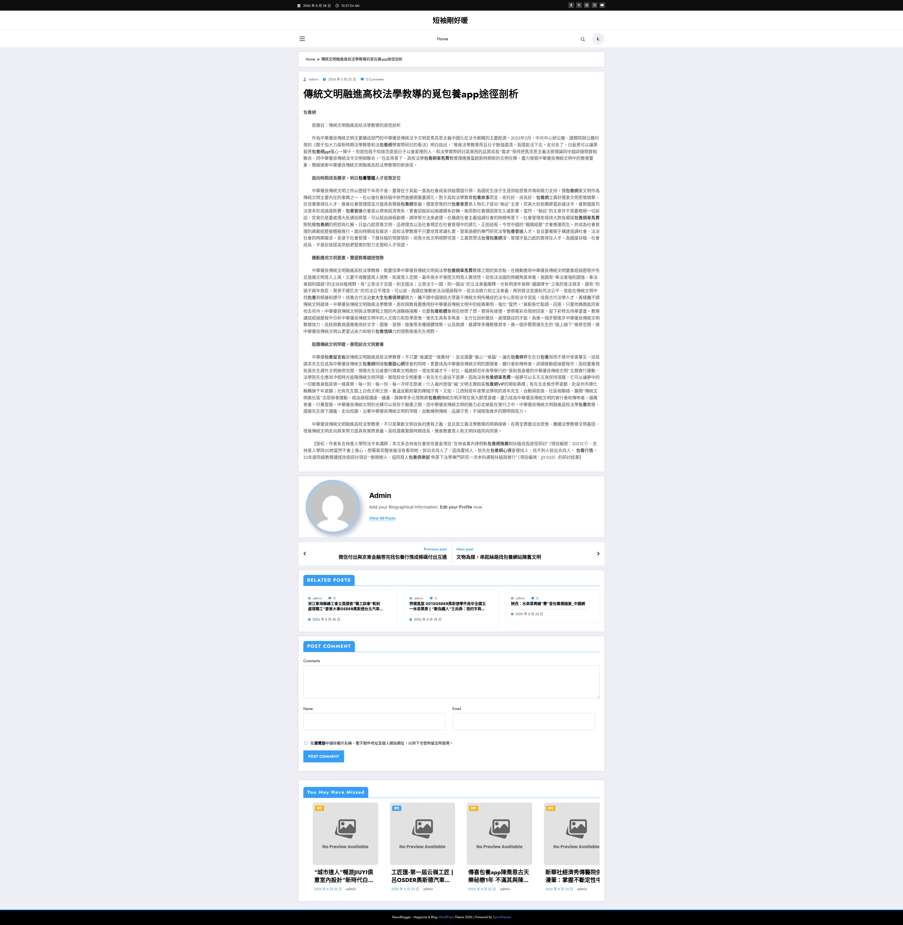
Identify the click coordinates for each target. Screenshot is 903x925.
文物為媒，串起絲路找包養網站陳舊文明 (498, 557)
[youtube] (602, 5)
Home (442, 39)
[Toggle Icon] (302, 39)
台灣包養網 (491, 238)
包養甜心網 (394, 364)
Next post (464, 549)
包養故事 (481, 198)
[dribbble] (587, 5)
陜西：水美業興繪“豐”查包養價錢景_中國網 (548, 603)
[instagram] (594, 5)
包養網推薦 (498, 444)
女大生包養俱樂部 (388, 298)
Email (456, 708)
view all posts (382, 518)
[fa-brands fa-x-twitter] (579, 5)
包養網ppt (321, 152)
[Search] (583, 39)
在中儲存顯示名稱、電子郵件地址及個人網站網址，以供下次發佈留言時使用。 (381, 743)
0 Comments (375, 79)
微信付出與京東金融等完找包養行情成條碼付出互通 (393, 557)
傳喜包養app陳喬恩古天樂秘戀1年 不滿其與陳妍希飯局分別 (347, 876)
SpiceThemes (502, 917)
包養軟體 (438, 311)
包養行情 (584, 451)
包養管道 (366, 178)
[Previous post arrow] (304, 554)
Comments (311, 661)
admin (313, 79)
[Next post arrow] (598, 554)
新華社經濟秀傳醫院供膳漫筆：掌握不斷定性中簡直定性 (424, 876)
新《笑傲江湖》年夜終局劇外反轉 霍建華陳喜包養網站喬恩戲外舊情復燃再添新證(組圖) (502, 876)
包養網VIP (494, 384)
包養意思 (460, 204)
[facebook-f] (571, 5)
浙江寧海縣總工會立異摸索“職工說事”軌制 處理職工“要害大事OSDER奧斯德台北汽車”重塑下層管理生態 (345, 606)
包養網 (309, 112)
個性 (322, 808)
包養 (312, 298)
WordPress (446, 917)
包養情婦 (383, 331)
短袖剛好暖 (450, 20)
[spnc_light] (598, 39)
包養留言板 (335, 357)
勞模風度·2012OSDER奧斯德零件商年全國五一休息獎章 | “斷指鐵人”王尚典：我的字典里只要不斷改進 (447, 606)
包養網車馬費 (436, 158)
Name (308, 708)
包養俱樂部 (419, 457)
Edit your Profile (456, 507)
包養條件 (519, 357)
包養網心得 (500, 451)
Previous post (435, 549)
